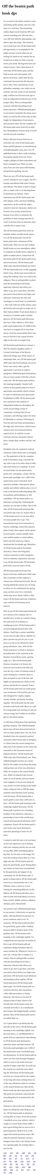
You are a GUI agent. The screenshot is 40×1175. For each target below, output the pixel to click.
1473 (23, 1167)
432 (29, 1153)
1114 (26, 1156)
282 (10, 1158)
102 (34, 1161)
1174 (27, 1158)
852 (4, 1158)
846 (29, 1167)
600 (16, 1161)
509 (4, 1167)
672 (34, 1170)
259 (16, 1156)
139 (33, 1164)
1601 (17, 1167)
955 (22, 1170)
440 (32, 1156)
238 (28, 1164)
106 (10, 1161)
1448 (23, 1153)
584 (17, 1153)
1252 (5, 1153)
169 (10, 1156)
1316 (5, 1164)
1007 (5, 1170)
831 (22, 1164)
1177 (28, 1170)
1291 (11, 1170)
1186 (10, 1173)
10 (33, 1158)
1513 (10, 1167)
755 (4, 1173)
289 (17, 1164)
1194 (21, 1161)
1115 (11, 1153)
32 (17, 1170)
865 (4, 1156)
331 (4, 1161)
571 (21, 1158)
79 (21, 1156)
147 (16, 1158)
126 (35, 1153)
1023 (28, 1161)
